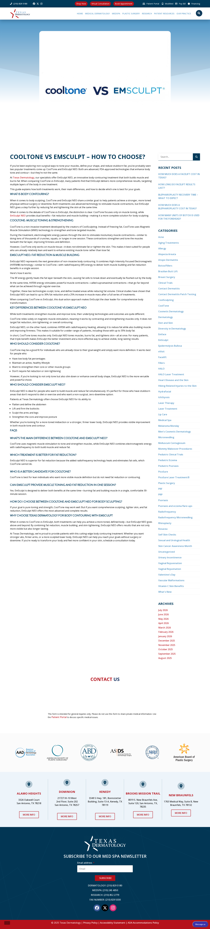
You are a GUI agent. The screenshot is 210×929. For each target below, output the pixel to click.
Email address (85, 862)
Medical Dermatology (78, 13)
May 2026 (163, 618)
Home (61, 13)
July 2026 (163, 610)
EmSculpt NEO (18, 215)
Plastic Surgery (118, 13)
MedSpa (100, 13)
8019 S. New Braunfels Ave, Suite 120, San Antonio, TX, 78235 (143, 803)
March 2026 (164, 627)
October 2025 (165, 649)
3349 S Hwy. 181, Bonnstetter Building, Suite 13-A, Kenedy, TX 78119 (105, 802)
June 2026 (163, 614)
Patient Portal (59, 717)
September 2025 (167, 653)
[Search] (196, 156)
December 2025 (166, 640)
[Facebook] (34, 4)
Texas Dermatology (23, 177)
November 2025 (166, 645)
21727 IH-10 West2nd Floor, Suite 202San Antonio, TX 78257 (67, 802)
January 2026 (165, 636)
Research (137, 13)
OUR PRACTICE (180, 13)
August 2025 (165, 658)
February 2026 (165, 631)
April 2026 (163, 623)
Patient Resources (158, 13)
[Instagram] (41, 4)
